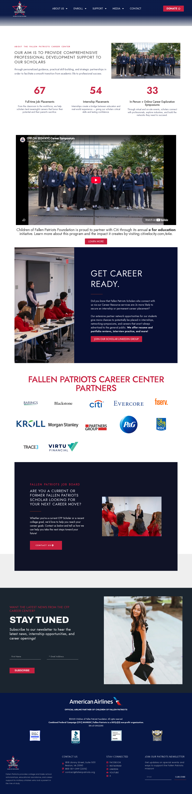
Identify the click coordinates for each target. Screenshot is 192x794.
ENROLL (78, 8)
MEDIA (116, 8)
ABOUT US (58, 8)
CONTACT (135, 8)
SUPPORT (97, 8)
